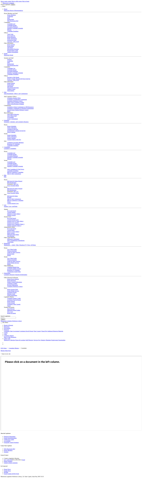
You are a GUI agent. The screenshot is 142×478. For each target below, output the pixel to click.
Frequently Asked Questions (11, 442)
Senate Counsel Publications (14, 282)
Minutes (9, 30)
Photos (9, 255)
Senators (9, 59)
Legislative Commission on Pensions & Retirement (20, 108)
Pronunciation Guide (12, 50)
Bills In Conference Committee (15, 172)
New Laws (10, 311)
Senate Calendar (11, 138)
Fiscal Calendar (11, 132)
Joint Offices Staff (12, 116)
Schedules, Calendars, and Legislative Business (16, 122)
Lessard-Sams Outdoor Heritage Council (17, 110)
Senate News (7, 470)
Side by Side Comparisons (14, 173)
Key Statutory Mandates (44, 340)
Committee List (11, 24)
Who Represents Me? (12, 21)
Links (5, 334)
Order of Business (12, 127)
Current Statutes (11, 212)
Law (5, 205)
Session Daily (10, 254)
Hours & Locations (20, 340)
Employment (10, 19)
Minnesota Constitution (13, 239)
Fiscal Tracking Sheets (13, 185)
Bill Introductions (11, 182)
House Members (11, 15)
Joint (5, 92)
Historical (6, 329)
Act (17, 184)
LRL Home (4, 348)
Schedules (6, 120)
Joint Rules (10, 47)
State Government (14, 331)
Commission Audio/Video (14, 271)
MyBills (9, 197)
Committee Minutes (14, 348)
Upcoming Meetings (12, 27)
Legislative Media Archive (14, 268)
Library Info (7, 338)
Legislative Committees (10, 148)
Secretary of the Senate (13, 77)
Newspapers (7, 328)
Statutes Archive (11, 215)
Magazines (7, 326)
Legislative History (9, 335)
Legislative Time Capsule (13, 304)
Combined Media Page (13, 267)
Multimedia (7, 243)
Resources (13, 337)
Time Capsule (37, 331)
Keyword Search (11, 211)
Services (36, 340)
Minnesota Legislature (8, 3)
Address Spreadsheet (12, 52)
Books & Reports (8, 325)
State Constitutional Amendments (15, 240)
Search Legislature (5, 4)
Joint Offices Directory (13, 114)
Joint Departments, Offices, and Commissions (16, 93)
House (5, 9)
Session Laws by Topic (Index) (15, 221)
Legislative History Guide (14, 298)
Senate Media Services (13, 262)
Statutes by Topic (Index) (13, 214)
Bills (5, 175)
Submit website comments (11, 462)
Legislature (7, 331)
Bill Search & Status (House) (14, 181)
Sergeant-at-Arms (11, 40)
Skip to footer (25, 1)
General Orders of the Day (14, 139)
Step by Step (7, 337)
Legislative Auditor (12, 283)
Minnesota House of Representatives (13, 10)
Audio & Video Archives (13, 252)
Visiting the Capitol (9, 439)
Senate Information (12, 295)
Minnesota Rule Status (13, 234)
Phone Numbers (8, 461)
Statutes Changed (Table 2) (14, 225)
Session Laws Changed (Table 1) (15, 224)
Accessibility (10, 117)
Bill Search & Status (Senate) (14, 188)
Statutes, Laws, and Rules (10, 206)
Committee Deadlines (12, 31)
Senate (5, 53)
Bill (15, 184)
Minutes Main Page (6, 350)
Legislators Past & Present (14, 300)
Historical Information (9, 436)
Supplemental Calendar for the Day (16, 130)
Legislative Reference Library (15, 101)
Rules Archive (11, 233)
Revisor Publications (12, 285)
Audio (15, 249)
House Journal (11, 44)
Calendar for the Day (12, 129)
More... (9, 111)
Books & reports (11, 313)
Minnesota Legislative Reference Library (11, 321)
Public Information (12, 38)
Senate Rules (10, 84)
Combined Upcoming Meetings (15, 142)
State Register (10, 236)
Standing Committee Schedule (15, 28)
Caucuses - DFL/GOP (13, 41)
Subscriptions (10, 90)
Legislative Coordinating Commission (17, 99)
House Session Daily (12, 289)
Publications (7, 273)
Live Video (10, 249)
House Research (11, 37)
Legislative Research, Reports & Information (15, 274)
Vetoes (9, 202)
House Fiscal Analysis (13, 279)
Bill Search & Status (12, 196)
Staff (8, 18)
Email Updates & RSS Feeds (11, 473)
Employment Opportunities (58, 340)
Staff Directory (29, 340)
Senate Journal (11, 83)
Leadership (10, 16)
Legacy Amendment (12, 119)
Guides (6, 332)
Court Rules (10, 242)
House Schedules (11, 126)
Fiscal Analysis (11, 35)
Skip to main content (6, 1)
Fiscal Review (11, 308)
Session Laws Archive (13, 222)
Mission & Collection (9, 340)
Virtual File (44, 331)
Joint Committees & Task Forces (15, 169)
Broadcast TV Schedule (13, 144)
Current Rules (10, 230)
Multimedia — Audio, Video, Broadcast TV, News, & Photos (20, 245)
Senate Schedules (11, 135)
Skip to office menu (17, 1)
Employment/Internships (10, 438)
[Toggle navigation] (1, 6)
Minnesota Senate (8, 55)
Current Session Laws (13, 203)
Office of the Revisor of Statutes (15, 104)
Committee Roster (12, 25)
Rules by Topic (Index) (13, 231)
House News (7, 469)
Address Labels (11, 89)
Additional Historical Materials (55, 331)
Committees (7, 147)
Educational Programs (13, 49)
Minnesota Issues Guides (13, 310)
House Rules (10, 46)
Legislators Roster (12, 292)
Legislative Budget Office (14, 98)
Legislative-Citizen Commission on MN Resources (20, 107)
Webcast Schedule (12, 251)
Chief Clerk (10, 34)
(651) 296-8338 (8, 460)
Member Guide (11, 294)
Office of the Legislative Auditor (15, 102)
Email (23, 460)
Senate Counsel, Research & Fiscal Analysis (18, 78)
